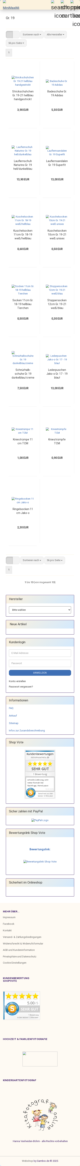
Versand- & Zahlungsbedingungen (22, 937)
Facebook (8, 923)
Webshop (27, 1160)
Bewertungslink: (40, 849)
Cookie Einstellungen (14, 962)
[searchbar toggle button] (56, 5)
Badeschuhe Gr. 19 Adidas (57, 93)
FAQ (11, 708)
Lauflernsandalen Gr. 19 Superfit (57, 163)
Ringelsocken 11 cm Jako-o (23, 511)
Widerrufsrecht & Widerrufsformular (23, 943)
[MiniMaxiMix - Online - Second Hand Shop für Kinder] (9, 5)
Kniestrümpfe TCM (57, 441)
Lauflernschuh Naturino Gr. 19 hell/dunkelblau (22, 165)
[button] (9, 34)
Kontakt (7, 930)
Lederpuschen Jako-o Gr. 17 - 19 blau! (57, 373)
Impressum (9, 917)
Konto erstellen (17, 681)
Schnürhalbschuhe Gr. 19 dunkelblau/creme (23, 373)
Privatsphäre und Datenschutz (19, 956)
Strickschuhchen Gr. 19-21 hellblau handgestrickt (23, 95)
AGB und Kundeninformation (19, 949)
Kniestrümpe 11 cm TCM (23, 441)
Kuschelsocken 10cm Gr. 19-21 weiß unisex (57, 234)
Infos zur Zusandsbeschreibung (27, 730)
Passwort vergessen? (21, 686)
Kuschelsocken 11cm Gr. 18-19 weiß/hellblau (22, 234)
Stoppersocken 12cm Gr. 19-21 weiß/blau (57, 304)
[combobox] (32, 34)
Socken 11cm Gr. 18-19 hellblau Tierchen (22, 304)
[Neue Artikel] (70, 624)
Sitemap (13, 723)
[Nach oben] (11, 1160)
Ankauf (13, 715)
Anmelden (40, 672)
